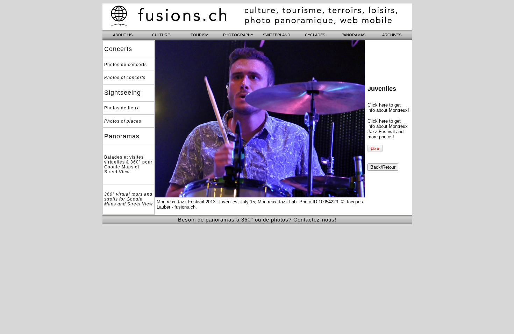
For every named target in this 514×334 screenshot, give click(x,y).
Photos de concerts (125, 64)
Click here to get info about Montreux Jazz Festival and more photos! (387, 128)
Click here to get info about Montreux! (388, 107)
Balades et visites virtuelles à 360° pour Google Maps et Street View (128, 164)
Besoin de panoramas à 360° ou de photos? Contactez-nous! (257, 220)
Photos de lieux (121, 108)
